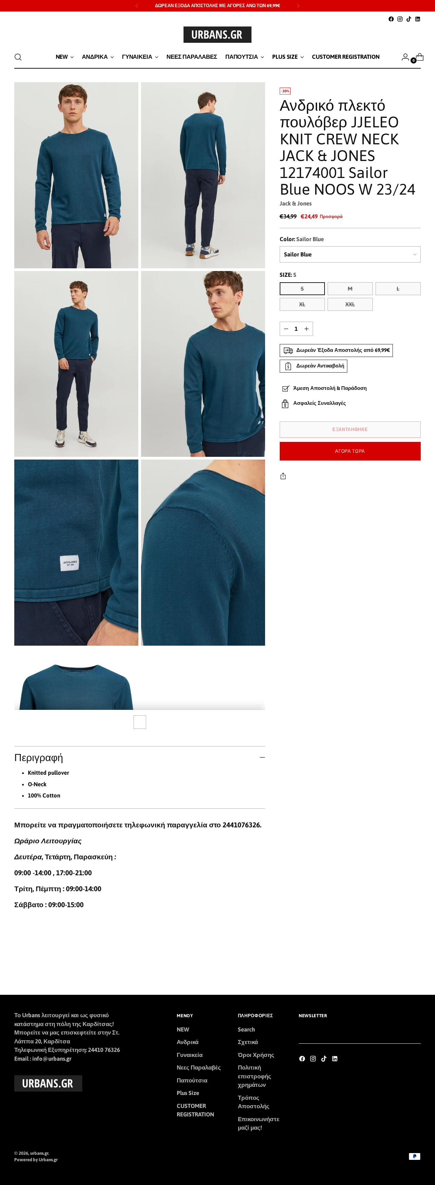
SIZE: (288, 274)
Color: (302, 239)
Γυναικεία (190, 1055)
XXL (350, 304)
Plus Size (188, 1093)
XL (302, 304)
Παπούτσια (192, 1080)
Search (246, 1029)
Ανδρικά (187, 1042)
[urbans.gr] (217, 34)
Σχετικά (248, 1042)
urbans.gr (39, 1153)
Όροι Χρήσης (256, 1055)
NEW (183, 1029)
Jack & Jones (296, 203)
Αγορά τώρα (350, 451)
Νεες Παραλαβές (199, 1067)
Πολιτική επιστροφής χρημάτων (254, 1076)
